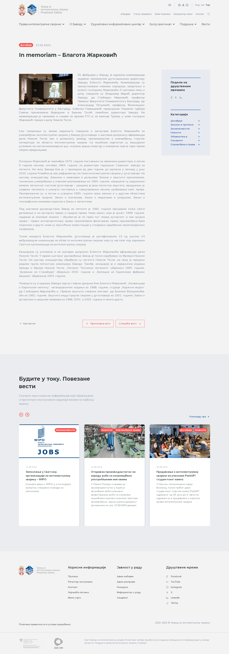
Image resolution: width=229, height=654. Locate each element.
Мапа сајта (74, 597)
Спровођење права (183, 144)
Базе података (162, 14)
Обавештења (179, 136)
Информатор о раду (129, 592)
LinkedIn (175, 597)
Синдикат (177, 140)
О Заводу (76, 24)
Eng (197, 5)
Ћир (208, 5)
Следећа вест (127, 323)
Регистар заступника (80, 581)
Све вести (29, 323)
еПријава (125, 14)
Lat (202, 5)
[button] (21, 415)
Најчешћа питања (78, 592)
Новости (176, 132)
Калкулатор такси (183, 14)
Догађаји (176, 120)
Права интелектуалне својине (40, 24)
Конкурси (122, 587)
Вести (206, 24)
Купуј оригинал (160, 24)
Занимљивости (180, 128)
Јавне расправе (126, 581)
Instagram (176, 587)
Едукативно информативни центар (116, 24)
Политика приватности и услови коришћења (45, 624)
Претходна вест (100, 323)
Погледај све (197, 416)
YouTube (175, 581)
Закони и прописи (182, 124)
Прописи (73, 576)
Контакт (200, 14)
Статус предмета (143, 14)
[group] (49, 475)
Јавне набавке (125, 576)
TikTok (174, 603)
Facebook (176, 576)
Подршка (186, 24)
